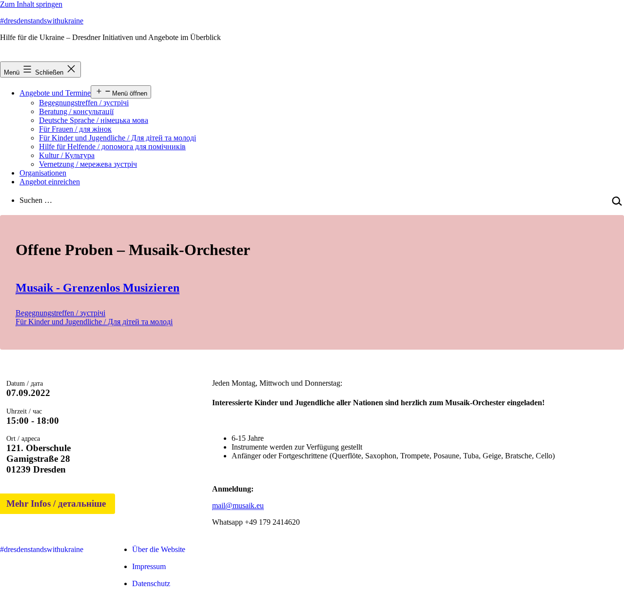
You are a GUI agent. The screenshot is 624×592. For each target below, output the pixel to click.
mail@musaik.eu (238, 505)
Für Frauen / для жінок (75, 129)
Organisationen (43, 173)
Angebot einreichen (50, 182)
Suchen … (36, 200)
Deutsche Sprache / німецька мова (93, 120)
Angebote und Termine (55, 93)
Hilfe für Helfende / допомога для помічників (112, 146)
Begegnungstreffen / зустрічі (84, 103)
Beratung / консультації (76, 111)
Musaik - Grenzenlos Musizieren (97, 287)
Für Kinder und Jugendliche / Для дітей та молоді (117, 138)
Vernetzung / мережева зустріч (88, 164)
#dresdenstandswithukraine (41, 21)
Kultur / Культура (67, 155)
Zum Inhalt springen (31, 4)
